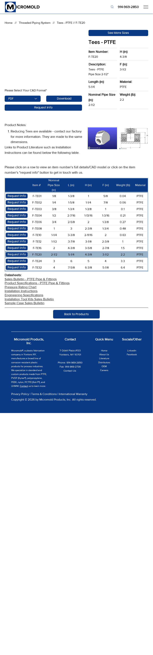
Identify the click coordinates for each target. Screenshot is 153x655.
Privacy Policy (20, 394)
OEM (104, 366)
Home (8, 22)
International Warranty (73, 394)
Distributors (104, 362)
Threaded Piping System (35, 22)
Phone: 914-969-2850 (70, 362)
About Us (104, 354)
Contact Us (70, 370)
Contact (24, 386)
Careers (104, 370)
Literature (104, 358)
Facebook (132, 354)
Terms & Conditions (44, 394)
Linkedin (131, 350)
